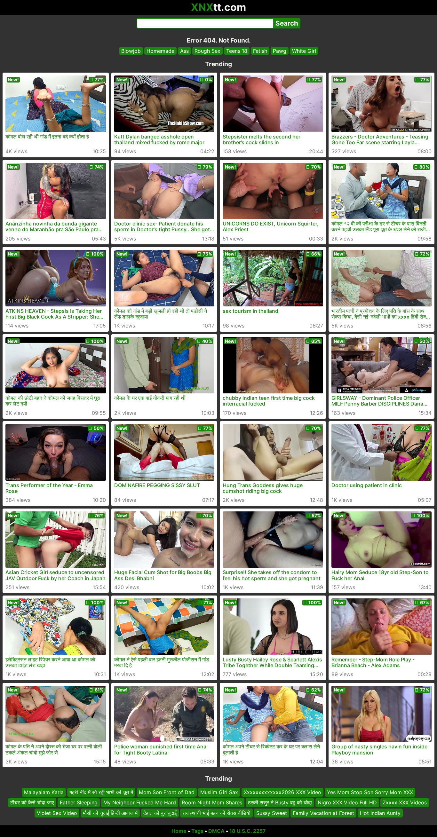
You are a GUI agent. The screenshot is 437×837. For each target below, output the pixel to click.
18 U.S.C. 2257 (247, 831)
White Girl (304, 51)
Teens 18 (236, 51)
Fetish (260, 51)
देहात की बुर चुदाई (160, 813)
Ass (184, 51)
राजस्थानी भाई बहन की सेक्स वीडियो (216, 813)
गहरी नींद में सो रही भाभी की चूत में (101, 792)
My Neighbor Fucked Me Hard (139, 803)
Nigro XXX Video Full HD (347, 803)
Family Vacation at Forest (323, 813)
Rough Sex (207, 51)
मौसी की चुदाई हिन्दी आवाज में (110, 813)
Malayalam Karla (44, 792)
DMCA (216, 831)
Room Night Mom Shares (212, 803)
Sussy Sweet (271, 813)
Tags (197, 831)
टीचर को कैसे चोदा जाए (32, 803)
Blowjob (131, 51)
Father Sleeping (79, 803)
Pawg (279, 51)
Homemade (160, 51)
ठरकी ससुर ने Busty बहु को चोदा (280, 803)
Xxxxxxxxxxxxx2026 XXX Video (282, 792)
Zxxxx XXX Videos (405, 803)
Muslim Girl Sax (219, 792)
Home (179, 831)
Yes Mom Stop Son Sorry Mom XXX (370, 792)
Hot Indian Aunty (380, 813)
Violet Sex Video (57, 813)
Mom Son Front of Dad (167, 792)
